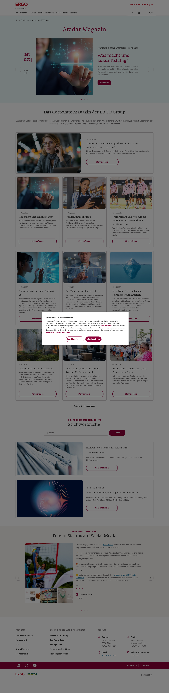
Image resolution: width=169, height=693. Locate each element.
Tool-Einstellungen (75, 339)
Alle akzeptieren (93, 339)
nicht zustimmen (106, 326)
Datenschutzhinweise (53, 332)
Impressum (66, 332)
